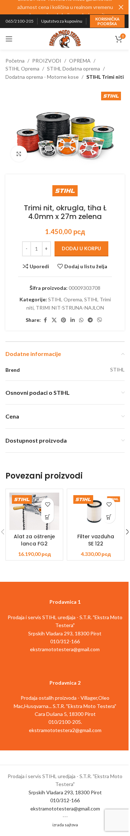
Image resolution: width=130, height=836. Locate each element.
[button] (47, 517)
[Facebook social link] (45, 320)
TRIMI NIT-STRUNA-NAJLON (70, 308)
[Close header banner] (121, 7)
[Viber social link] (99, 320)
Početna (15, 61)
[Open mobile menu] (9, 39)
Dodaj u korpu (81, 248)
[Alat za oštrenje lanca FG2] (34, 511)
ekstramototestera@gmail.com (65, 808)
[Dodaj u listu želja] (47, 504)
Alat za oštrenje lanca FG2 (34, 540)
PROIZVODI (46, 61)
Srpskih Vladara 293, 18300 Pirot (65, 792)
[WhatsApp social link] (81, 320)
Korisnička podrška (107, 21)
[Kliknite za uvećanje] (19, 154)
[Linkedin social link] (72, 320)
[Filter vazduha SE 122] (96, 511)
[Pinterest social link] (63, 320)
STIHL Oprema (22, 68)
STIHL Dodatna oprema (73, 68)
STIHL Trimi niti (105, 77)
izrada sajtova (65, 824)
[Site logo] (65, 38)
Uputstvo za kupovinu (61, 21)
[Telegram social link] (90, 320)
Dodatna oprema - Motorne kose (42, 77)
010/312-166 (65, 800)
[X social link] (54, 320)
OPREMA (80, 61)
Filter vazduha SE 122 (95, 540)
